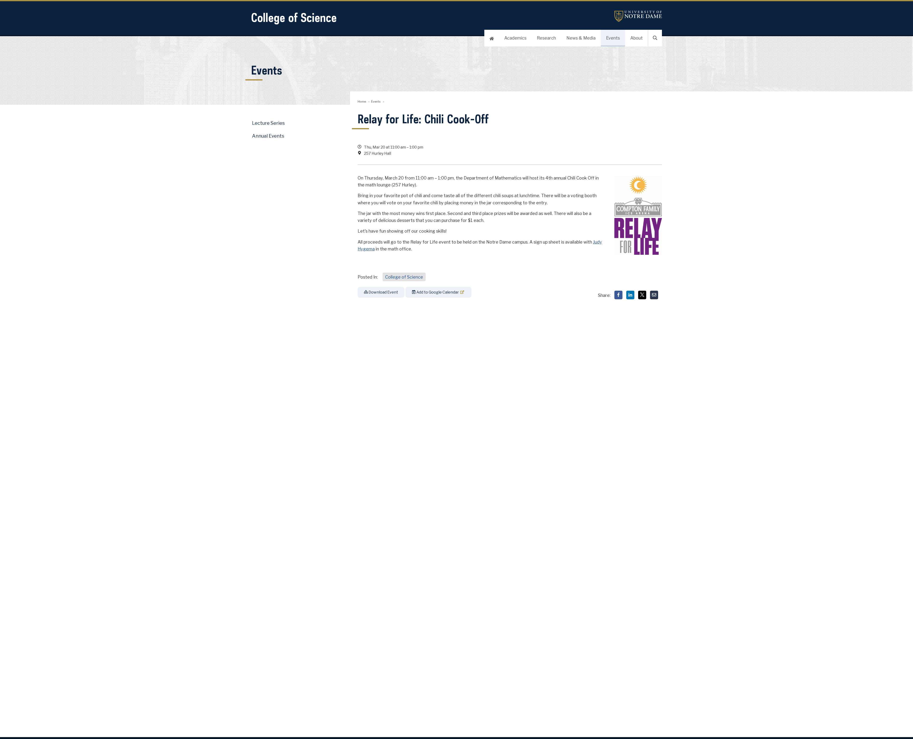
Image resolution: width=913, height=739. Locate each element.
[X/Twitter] (642, 295)
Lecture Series (268, 123)
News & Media (581, 37)
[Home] (491, 38)
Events (613, 37)
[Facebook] (618, 295)
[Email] (654, 295)
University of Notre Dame (638, 16)
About (636, 37)
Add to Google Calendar (437, 292)
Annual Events (268, 136)
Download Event (383, 292)
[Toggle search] (655, 38)
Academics (515, 37)
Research (546, 37)
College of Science (294, 17)
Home (362, 101)
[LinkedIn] (630, 295)
